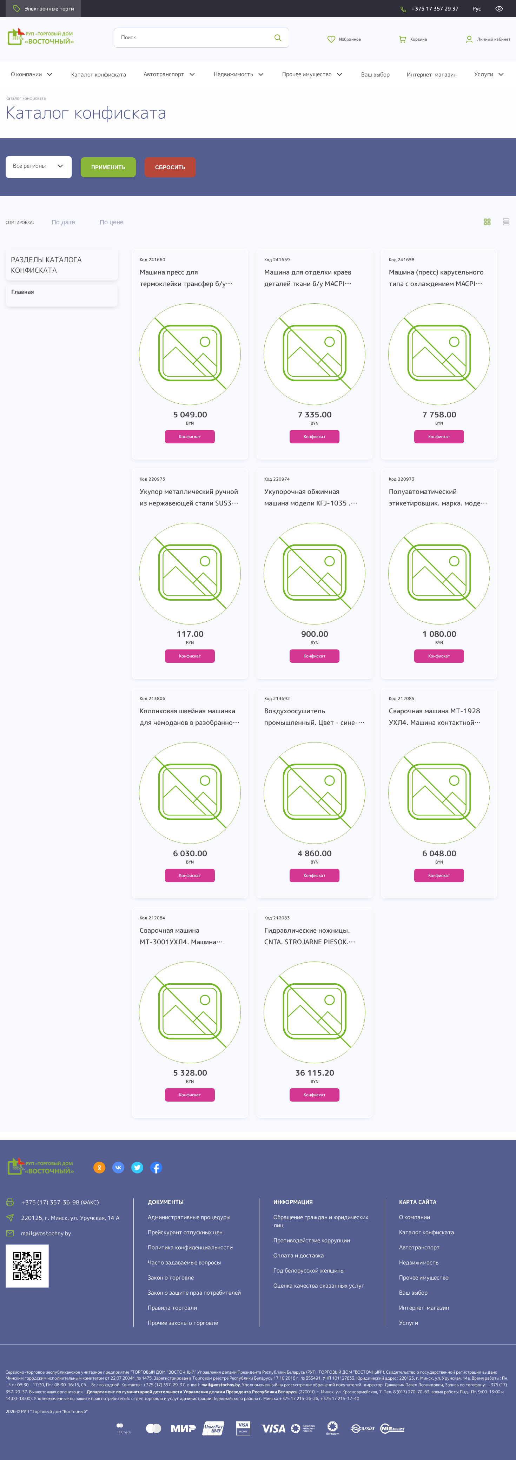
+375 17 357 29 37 (434, 8)
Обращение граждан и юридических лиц (320, 1221)
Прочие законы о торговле (183, 1323)
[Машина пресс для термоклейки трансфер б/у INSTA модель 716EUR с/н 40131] (190, 356)
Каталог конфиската (98, 74)
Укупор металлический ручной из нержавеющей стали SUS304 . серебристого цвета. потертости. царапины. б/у (190, 498)
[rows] (506, 222)
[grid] (487, 222)
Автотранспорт (164, 74)
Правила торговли (172, 1308)
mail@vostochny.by (220, 1385)
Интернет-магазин (432, 74)
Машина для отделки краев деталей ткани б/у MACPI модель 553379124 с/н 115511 (307, 278)
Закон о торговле (171, 1277)
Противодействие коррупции (311, 1240)
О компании (26, 74)
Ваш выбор (375, 74)
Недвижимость (233, 74)
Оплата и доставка (298, 1255)
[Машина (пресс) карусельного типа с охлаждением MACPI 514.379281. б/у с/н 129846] (439, 356)
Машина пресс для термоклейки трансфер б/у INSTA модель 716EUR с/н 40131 (183, 278)
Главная (20, 292)
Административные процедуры (189, 1217)
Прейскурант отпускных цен (185, 1232)
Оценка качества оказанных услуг (318, 1285)
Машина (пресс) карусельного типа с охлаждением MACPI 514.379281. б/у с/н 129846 (436, 278)
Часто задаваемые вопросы (184, 1262)
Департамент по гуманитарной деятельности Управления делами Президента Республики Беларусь (192, 1392)
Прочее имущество (307, 74)
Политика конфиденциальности (190, 1247)
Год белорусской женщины (308, 1270)
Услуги (483, 74)
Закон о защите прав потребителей (194, 1292)
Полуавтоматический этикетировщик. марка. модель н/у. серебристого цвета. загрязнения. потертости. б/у (438, 498)
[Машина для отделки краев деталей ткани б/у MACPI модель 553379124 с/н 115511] (314, 356)
